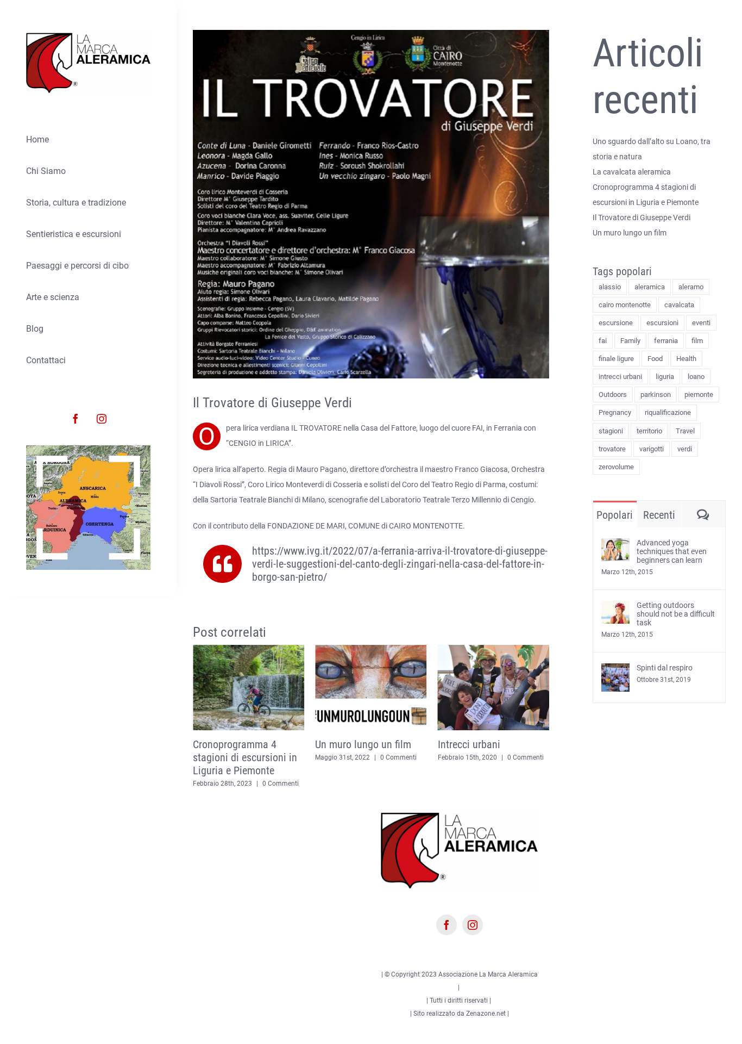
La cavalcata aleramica (632, 171)
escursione (616, 323)
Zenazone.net (486, 1012)
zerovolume (616, 467)
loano (696, 376)
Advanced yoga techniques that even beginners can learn (672, 551)
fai (603, 341)
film (697, 341)
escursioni (662, 323)
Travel (685, 431)
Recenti (659, 514)
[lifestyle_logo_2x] (88, 36)
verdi (684, 449)
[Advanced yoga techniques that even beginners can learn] (615, 546)
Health (686, 359)
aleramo (690, 287)
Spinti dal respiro (665, 667)
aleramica (649, 287)
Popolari (614, 514)
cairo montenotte (625, 305)
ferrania (666, 341)
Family (630, 341)
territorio (649, 431)
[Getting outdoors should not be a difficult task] (615, 608)
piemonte (698, 394)
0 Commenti (262, 783)
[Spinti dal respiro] (615, 671)
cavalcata (679, 305)
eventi (701, 323)
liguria (665, 376)
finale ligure (616, 359)
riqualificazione (668, 412)
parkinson (655, 394)
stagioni (611, 431)
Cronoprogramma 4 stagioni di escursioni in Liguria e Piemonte (226, 757)
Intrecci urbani (450, 744)
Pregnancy (615, 412)
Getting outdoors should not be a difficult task (676, 614)
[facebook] (75, 418)
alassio (610, 287)
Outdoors (613, 394)
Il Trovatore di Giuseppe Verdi (641, 217)
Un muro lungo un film (345, 744)
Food (655, 359)
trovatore (612, 449)
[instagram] (101, 418)
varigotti (651, 449)
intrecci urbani (620, 376)
